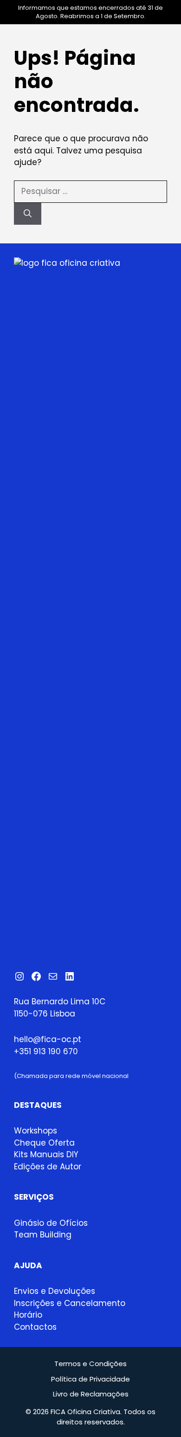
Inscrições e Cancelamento (69, 1303)
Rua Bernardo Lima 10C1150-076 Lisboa (59, 1007)
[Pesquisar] (27, 214)
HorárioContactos (35, 1321)
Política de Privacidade (90, 1379)
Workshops (35, 1130)
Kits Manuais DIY (46, 1154)
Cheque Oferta (44, 1142)
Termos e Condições (90, 1363)
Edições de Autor (47, 1166)
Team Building (42, 1234)
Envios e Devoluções (54, 1291)
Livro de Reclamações (91, 1394)
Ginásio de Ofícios (51, 1223)
